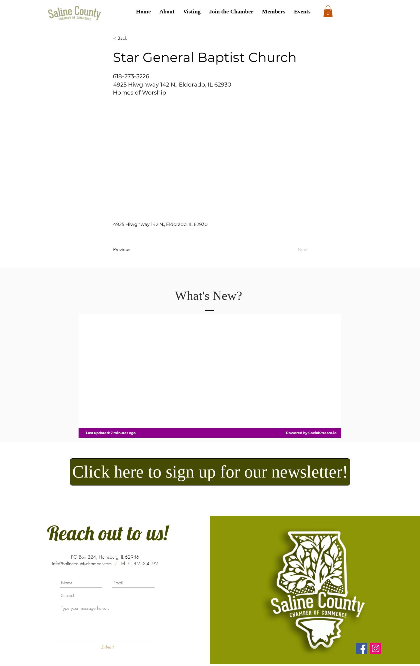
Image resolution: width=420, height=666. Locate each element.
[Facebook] (361, 648)
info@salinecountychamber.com (82, 563)
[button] (328, 11)
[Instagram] (375, 648)
